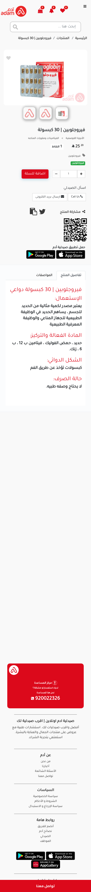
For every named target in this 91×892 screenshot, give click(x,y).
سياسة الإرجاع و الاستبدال (46, 806)
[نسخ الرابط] (33, 213)
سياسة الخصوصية (45, 796)
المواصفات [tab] (44, 275)
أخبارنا (45, 766)
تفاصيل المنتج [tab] (71, 275)
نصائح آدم (45, 831)
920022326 (47, 699)
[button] (54, 11)
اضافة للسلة (35, 174)
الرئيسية (81, 38)
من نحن (45, 761)
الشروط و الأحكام (45, 801)
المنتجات (63, 38)
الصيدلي (45, 836)
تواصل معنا (45, 886)
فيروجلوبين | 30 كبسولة (34, 38)
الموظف (45, 841)
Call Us (75, 197)
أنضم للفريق (46, 826)
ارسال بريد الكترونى (48, 197)
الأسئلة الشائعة (45, 771)
